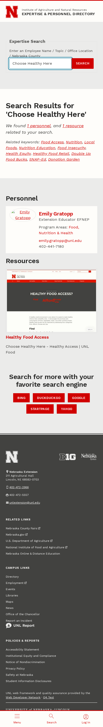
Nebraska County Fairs (21, 528)
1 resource (73, 125)
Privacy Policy (15, 668)
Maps (9, 601)
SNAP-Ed (37, 159)
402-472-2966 (19, 487)
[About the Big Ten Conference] (67, 457)
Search (82, 63)
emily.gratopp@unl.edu (60, 240)
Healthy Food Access (27, 337)
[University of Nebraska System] (89, 457)
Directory (12, 576)
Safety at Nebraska (19, 674)
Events (10, 589)
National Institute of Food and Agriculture (35, 547)
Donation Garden (64, 159)
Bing (21, 398)
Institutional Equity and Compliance (31, 655)
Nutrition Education (37, 147)
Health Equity (18, 153)
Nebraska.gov (15, 534)
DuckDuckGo (48, 398)
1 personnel (39, 125)
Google (78, 398)
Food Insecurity (71, 147)
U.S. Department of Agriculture (27, 541)
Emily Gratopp (56, 214)
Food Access (52, 142)
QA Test (48, 697)
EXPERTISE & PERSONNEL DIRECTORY (58, 14)
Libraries (12, 595)
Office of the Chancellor (23, 614)
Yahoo (66, 409)
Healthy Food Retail (51, 153)
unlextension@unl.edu (24, 502)
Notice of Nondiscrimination (25, 662)
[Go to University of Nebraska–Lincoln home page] (12, 12)
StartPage (40, 409)
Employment (14, 583)
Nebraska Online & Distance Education (33, 553)
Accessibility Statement (22, 649)
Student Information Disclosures (28, 681)
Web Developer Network (23, 697)
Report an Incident (19, 620)
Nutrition (74, 142)
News (9, 608)
